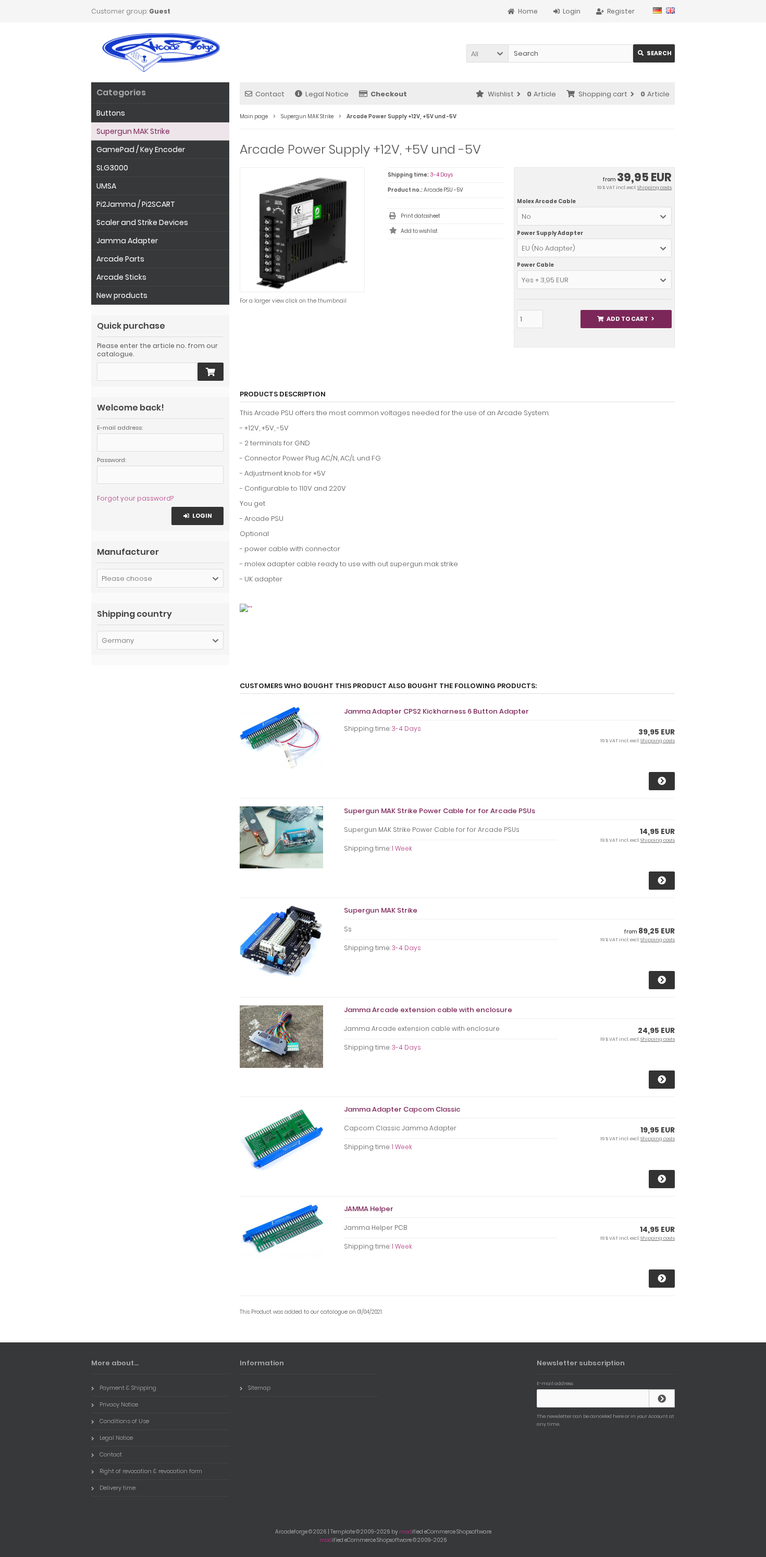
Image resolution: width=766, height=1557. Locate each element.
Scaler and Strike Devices (142, 222)
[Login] (661, 1398)
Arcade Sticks (121, 277)
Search (654, 53)
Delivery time (117, 1488)
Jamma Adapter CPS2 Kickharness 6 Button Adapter (436, 711)
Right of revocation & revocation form (151, 1471)
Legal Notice (327, 94)
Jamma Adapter (127, 240)
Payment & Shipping (128, 1388)
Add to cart (626, 319)
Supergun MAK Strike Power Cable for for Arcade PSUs (439, 811)
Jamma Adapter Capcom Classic (402, 1109)
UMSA (106, 186)
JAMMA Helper (368, 1209)
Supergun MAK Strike (380, 910)
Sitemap (259, 1388)
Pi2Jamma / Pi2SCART (135, 204)
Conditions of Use (124, 1421)
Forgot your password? (135, 498)
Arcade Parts (120, 259)
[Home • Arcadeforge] (160, 52)
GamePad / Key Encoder (140, 149)
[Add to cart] (210, 371)
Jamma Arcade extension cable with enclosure (428, 1010)
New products (121, 295)
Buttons (110, 113)
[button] (487, 53)
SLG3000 (112, 168)
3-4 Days (441, 175)
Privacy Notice (119, 1404)
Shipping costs (654, 187)
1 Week (402, 848)
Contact (270, 94)
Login (198, 516)
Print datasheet (420, 216)
